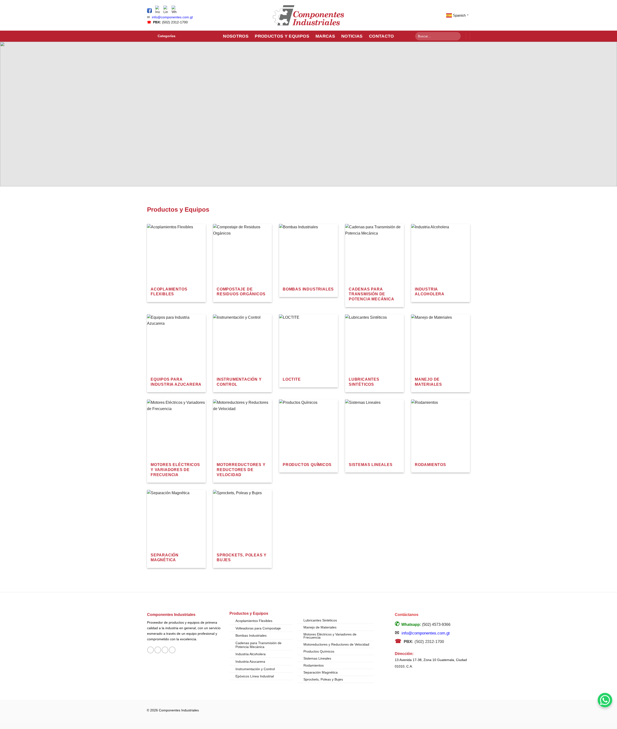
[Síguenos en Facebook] (150, 650)
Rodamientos (313, 665)
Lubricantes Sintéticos (320, 620)
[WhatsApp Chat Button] (605, 700)
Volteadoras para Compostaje (258, 628)
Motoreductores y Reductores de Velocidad (336, 644)
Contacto (381, 36)
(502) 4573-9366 (436, 624)
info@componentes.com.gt (172, 17)
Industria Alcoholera (250, 654)
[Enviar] (456, 36)
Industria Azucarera (250, 661)
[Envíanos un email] (165, 650)
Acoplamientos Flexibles (253, 621)
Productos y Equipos (282, 36)
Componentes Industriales (171, 614)
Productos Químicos (318, 651)
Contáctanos (406, 615)
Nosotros (235, 36)
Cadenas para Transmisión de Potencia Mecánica (258, 645)
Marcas (325, 36)
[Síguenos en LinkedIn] (172, 650)
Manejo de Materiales (319, 627)
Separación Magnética (320, 672)
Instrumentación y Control (255, 669)
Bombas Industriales (251, 635)
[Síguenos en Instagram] (157, 650)
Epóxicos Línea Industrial (254, 676)
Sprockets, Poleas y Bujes (323, 679)
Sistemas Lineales (317, 658)
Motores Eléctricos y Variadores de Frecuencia (329, 636)
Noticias (352, 36)
